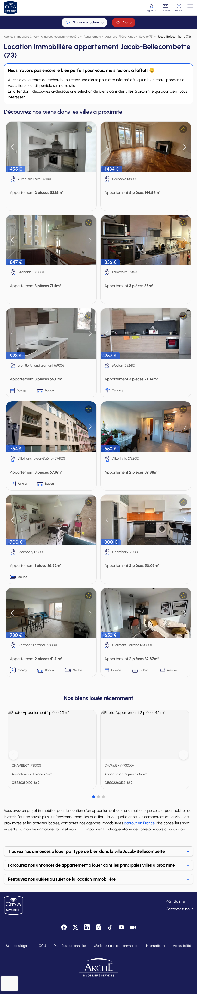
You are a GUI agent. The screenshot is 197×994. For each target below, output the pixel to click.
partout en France (139, 823)
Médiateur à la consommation (116, 946)
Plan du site (175, 901)
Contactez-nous (179, 909)
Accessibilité (182, 946)
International (155, 946)
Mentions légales (18, 946)
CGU (42, 946)
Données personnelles (70, 946)
